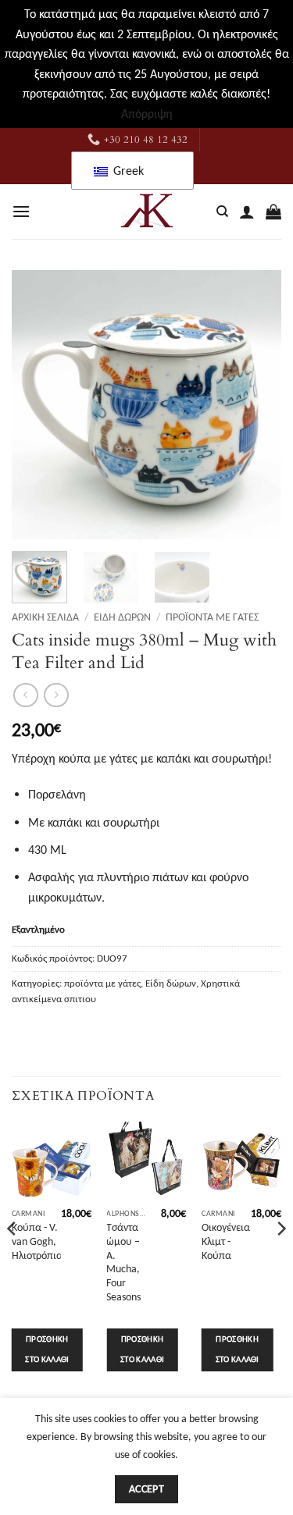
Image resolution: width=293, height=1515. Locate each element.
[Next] (256, 405)
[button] (21, 211)
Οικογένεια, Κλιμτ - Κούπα (227, 1241)
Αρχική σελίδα (45, 617)
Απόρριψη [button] (147, 113)
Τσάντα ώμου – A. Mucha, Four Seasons (123, 1262)
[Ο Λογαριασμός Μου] (247, 211)
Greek (127, 170)
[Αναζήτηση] (222, 211)
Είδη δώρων (122, 617)
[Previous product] (56, 695)
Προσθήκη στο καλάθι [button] (47, 1349)
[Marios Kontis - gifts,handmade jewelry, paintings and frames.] (147, 211)
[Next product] (25, 695)
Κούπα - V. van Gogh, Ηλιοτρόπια (37, 1241)
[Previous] (37, 405)
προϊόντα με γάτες (212, 617)
